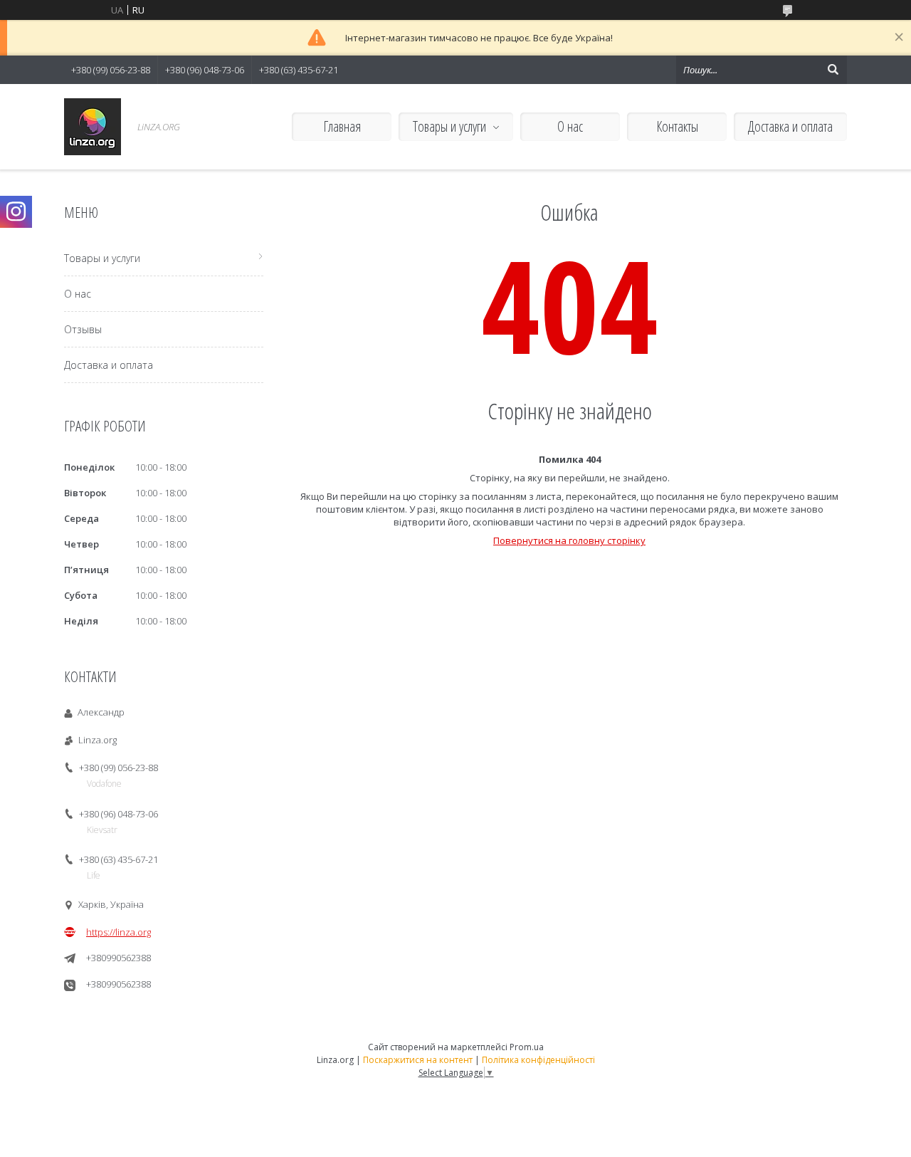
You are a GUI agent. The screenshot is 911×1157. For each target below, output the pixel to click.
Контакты (677, 126)
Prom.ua (527, 1047)
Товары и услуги (449, 126)
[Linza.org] (92, 126)
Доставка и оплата (790, 126)
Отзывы (83, 329)
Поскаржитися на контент (418, 1060)
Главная (342, 126)
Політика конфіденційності (538, 1060)
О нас (570, 126)
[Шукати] (832, 70)
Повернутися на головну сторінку (569, 540)
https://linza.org (118, 932)
